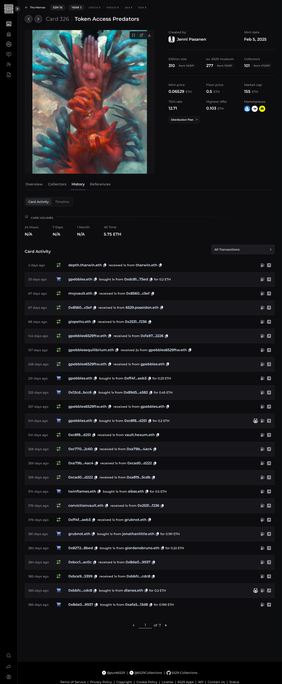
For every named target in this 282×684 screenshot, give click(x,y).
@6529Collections (148, 673)
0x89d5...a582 (136, 392)
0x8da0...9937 (138, 562)
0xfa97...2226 (152, 336)
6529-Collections (184, 673)
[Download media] (149, 35)
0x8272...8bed (80, 548)
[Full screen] (133, 35)
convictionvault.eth (86, 505)
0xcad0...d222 (139, 463)
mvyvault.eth (80, 293)
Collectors (57, 184)
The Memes (37, 7)
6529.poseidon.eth (142, 307)
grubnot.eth (135, 520)
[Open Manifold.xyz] (255, 109)
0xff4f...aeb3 (135, 378)
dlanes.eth (133, 590)
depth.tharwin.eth (85, 265)
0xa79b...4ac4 (139, 449)
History (78, 184)
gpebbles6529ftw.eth (87, 336)
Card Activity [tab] (38, 202)
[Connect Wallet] (9, 677)
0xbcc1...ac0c (80, 562)
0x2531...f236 (136, 322)
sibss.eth (136, 491)
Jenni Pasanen (191, 39)
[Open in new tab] (141, 35)
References (100, 184)
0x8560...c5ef (138, 293)
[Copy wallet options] (105, 265)
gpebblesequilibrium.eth (91, 350)
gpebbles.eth (80, 279)
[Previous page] (133, 625)
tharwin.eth (146, 265)
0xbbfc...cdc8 (138, 576)
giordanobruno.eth (142, 548)
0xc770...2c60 (80, 449)
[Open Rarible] (262, 109)
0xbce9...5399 (80, 576)
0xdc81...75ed (136, 279)
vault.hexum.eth (140, 435)
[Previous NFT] (29, 19)
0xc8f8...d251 (135, 421)
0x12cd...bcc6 (80, 392)
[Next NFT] (38, 19)
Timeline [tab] (62, 202)
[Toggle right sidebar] (17, 8)
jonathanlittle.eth (138, 534)
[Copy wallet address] (151, 279)
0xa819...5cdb (138, 477)
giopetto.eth (79, 322)
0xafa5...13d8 (136, 604)
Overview (34, 184)
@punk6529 (116, 673)
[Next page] (165, 625)
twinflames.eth (82, 491)
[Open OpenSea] (247, 109)
